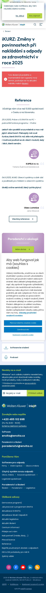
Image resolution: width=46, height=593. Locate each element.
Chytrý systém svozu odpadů (17, 471)
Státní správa (16, 466)
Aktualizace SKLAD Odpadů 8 (14, 515)
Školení (5, 488)
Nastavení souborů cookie (33, 584)
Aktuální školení (9, 523)
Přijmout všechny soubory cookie (23, 323)
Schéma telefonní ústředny (14, 426)
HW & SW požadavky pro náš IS (15, 552)
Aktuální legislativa (10, 519)
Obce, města (8, 475)
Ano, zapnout (34, 16)
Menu (41, 24)
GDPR (4, 584)
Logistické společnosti (11, 479)
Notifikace (14, 584)
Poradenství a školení (13, 484)
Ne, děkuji (20, 16)
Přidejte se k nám (9, 531)
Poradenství (17, 488)
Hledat (35, 24)
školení (25, 83)
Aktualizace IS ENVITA (11, 511)
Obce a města (32, 466)
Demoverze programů (12, 502)
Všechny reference (21, 219)
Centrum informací (10, 527)
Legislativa (30, 488)
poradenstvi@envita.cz (17, 446)
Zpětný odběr (8, 556)
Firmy (4, 466)
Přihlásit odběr (35, 393)
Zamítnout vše (23, 330)
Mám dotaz (20, 249)
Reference (6, 544)
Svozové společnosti (26, 475)
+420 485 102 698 (13, 419)
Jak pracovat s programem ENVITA (17, 507)
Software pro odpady (13, 462)
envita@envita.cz (13, 436)
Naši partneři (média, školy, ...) (15, 535)
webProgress (26, 588)
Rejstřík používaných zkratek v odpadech (20, 548)
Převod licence (8, 539)
